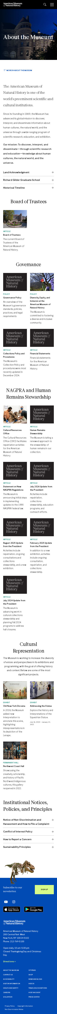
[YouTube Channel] (5, 902)
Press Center (33, 997)
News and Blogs (35, 979)
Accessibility (8, 979)
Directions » (9, 962)
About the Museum (28, 37)
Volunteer (7, 997)
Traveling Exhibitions (37, 988)
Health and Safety (10, 988)
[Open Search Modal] (45, 4)
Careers (6, 992)
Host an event (34, 992)
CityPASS (32, 970)
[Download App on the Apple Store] (11, 909)
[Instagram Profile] (13, 902)
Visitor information (11, 983)
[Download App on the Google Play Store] (33, 909)
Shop (30, 975)
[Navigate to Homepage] (12, 4)
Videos (31, 983)
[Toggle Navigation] (52, 4)
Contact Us (8, 975)
